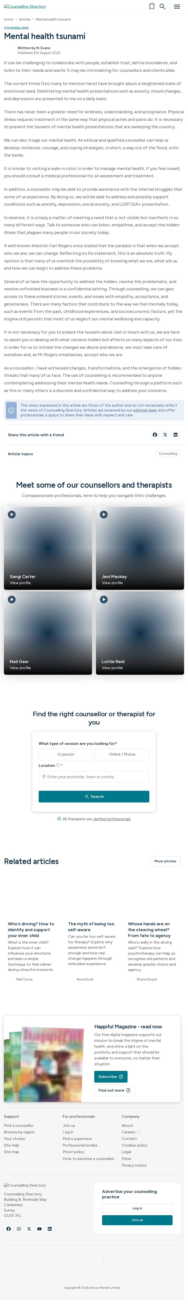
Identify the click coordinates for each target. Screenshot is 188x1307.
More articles (165, 861)
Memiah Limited (109, 1287)
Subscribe (110, 1077)
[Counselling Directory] (28, 6)
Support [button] (11, 1116)
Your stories (14, 1138)
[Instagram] (18, 1229)
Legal (126, 1151)
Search (94, 797)
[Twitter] (165, 434)
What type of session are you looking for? (78, 743)
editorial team (145, 410)
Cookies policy (134, 1145)
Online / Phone (122, 754)
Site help (11, 1145)
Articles (25, 19)
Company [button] (131, 1116)
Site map (11, 1151)
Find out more (114, 1090)
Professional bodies (80, 1145)
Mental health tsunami (53, 19)
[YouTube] (39, 1229)
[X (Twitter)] (29, 1229)
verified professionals (112, 819)
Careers (131, 1132)
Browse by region (19, 1132)
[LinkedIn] (175, 434)
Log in (68, 1132)
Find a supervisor (77, 1138)
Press (126, 1158)
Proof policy (73, 1151)
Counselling (168, 454)
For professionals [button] (79, 1116)
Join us (69, 1125)
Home (8, 19)
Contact (129, 1138)
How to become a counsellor (88, 1158)
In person (66, 754)
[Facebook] (155, 434)
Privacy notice (134, 1165)
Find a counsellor (19, 1125)
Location (51, 765)
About (127, 1125)
